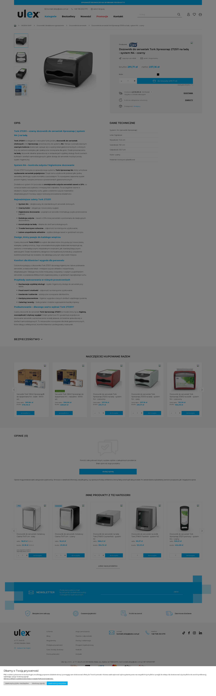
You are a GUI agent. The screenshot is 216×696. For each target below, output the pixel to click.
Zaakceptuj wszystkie (57, 683)
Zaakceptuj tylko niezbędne (17, 683)
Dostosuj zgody (38, 683)
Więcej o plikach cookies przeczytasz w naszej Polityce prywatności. (28, 679)
